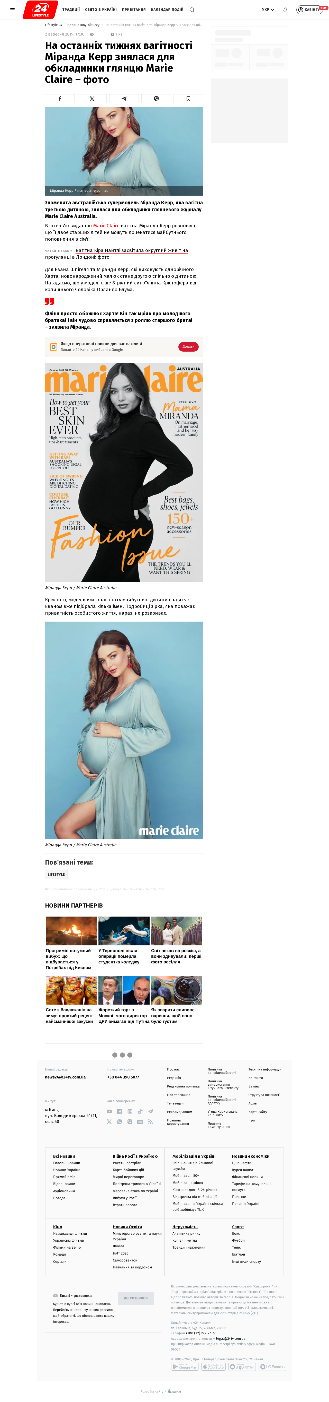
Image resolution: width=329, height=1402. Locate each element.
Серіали (60, 1261)
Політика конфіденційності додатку (222, 1100)
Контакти (256, 1078)
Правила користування (178, 1122)
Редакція (174, 1078)
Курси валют (242, 1170)
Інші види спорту (246, 1261)
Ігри (252, 1120)
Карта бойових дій (128, 1170)
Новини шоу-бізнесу (83, 25)
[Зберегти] (188, 98)
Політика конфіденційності (222, 1071)
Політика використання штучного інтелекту (223, 1085)
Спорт (238, 1226)
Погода (59, 1198)
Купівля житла (184, 1240)
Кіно (57, 1226)
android (185, 1366)
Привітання (134, 9)
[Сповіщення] (285, 9)
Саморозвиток (125, 1260)
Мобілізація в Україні (194, 1156)
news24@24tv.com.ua (65, 1077)
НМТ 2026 (121, 1253)
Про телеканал (178, 1095)
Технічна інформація (265, 1069)
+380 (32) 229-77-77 (201, 1333)
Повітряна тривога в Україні (137, 1184)
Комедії (59, 1254)
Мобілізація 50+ (185, 1175)
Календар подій (167, 9)
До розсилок (136, 1298)
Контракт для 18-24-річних (194, 1190)
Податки (239, 1197)
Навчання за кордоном (132, 1267)
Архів (253, 1103)
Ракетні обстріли (127, 1163)
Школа (118, 1246)
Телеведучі (175, 1103)
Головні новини (66, 1163)
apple (213, 1366)
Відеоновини (64, 1184)
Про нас (173, 1069)
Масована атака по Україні (135, 1191)
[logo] (40, 10)
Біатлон (238, 1254)
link (109, 1111)
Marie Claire (106, 226)
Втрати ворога (125, 1205)
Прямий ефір (64, 1177)
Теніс (236, 1247)
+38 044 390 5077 (123, 1077)
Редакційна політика (183, 1086)
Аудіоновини (64, 1191)
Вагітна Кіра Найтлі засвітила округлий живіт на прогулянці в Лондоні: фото (116, 253)
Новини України (66, 1170)
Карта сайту (258, 1112)
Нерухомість (185, 1226)
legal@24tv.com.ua (230, 1338)
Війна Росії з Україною (135, 1156)
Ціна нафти (241, 1163)
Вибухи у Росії (124, 1198)
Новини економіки (250, 1156)
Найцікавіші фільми (70, 1233)
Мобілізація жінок (187, 1183)
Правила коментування (219, 1125)
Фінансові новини (247, 1177)
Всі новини (64, 1156)
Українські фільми (68, 1240)
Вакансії (255, 1086)
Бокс (236, 1233)
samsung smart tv (272, 1366)
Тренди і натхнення (188, 1247)
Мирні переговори (128, 1177)
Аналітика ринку (186, 1233)
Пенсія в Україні (245, 1203)
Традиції (71, 9)
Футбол (238, 1240)
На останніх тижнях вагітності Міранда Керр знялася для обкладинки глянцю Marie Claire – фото (154, 25)
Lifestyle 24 (54, 25)
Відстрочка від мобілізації (194, 1197)
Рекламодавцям (179, 1112)
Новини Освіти (127, 1226)
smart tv (242, 1366)
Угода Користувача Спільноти (222, 1113)
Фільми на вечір (67, 1247)
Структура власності (264, 1095)
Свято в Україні (101, 9)
